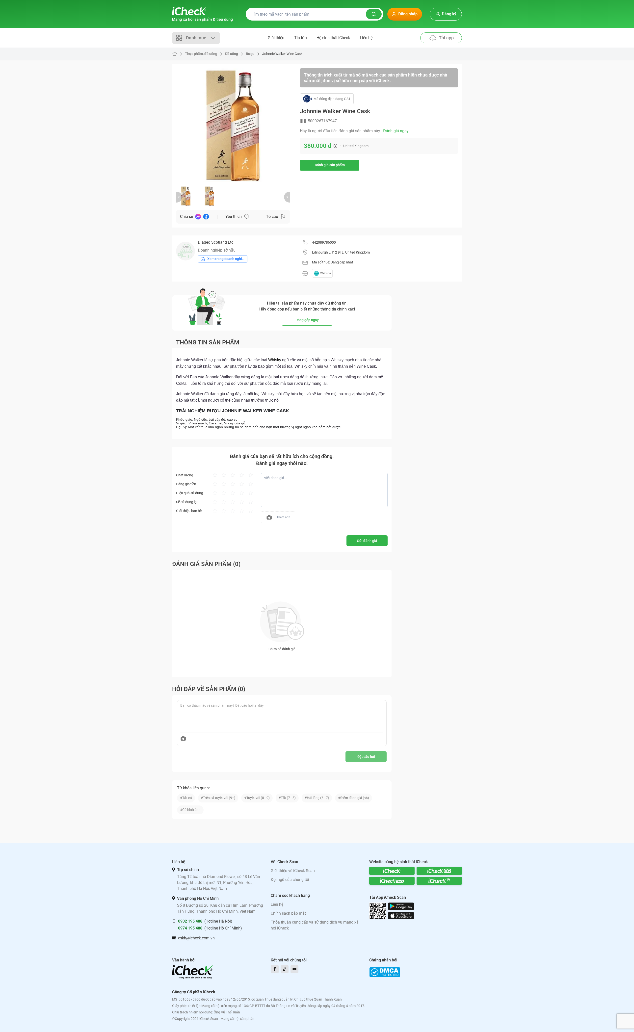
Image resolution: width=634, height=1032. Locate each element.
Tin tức (300, 37)
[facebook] (275, 969)
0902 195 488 (190, 921)
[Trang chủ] (202, 14)
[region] (233, 125)
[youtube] (294, 969)
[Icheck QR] (439, 871)
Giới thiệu (276, 37)
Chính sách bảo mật (288, 913)
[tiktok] (285, 969)
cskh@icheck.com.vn (196, 938)
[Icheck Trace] (392, 881)
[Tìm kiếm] (374, 14)
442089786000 (324, 242)
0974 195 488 (190, 928)
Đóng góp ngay (307, 320)
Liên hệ (366, 37)
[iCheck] (392, 871)
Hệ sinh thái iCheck (333, 37)
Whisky (274, 360)
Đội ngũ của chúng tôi (290, 879)
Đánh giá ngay (396, 131)
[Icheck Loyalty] (439, 881)
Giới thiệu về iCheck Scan (293, 870)
